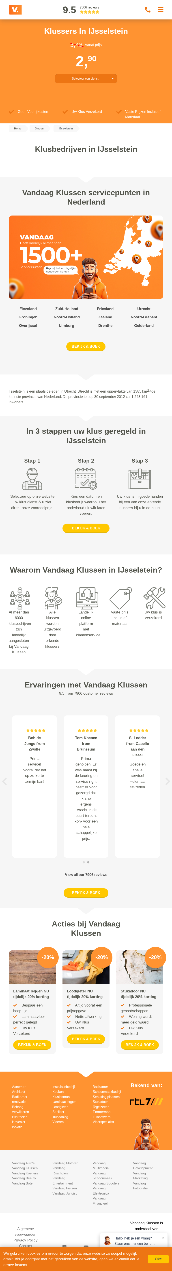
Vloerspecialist (103, 1122)
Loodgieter (60, 1107)
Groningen (28, 317)
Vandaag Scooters (106, 1183)
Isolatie (17, 1127)
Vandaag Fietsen (64, 1188)
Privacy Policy (25, 1240)
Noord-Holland (67, 317)
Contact (25, 1246)
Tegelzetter (101, 1107)
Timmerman (101, 1112)
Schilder (58, 1112)
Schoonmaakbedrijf (107, 1091)
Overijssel (28, 326)
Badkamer (100, 1087)
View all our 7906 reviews (86, 875)
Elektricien (19, 1117)
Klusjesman (61, 1097)
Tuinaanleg (60, 1117)
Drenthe (105, 326)
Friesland (105, 309)
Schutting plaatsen (106, 1097)
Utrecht (143, 309)
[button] (4, 781)
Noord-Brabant (144, 317)
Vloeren (58, 1122)
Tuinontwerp (101, 1117)
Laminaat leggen (64, 1102)
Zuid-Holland (66, 309)
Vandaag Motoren (65, 1163)
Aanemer (19, 1087)
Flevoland (28, 309)
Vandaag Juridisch (65, 1193)
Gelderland (144, 326)
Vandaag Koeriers (25, 1173)
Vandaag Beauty (24, 1178)
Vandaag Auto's (23, 1163)
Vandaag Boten (23, 1183)
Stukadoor (100, 1102)
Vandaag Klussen (25, 1168)
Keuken (58, 1091)
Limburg (66, 326)
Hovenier (18, 1122)
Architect (18, 1091)
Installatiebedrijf (63, 1087)
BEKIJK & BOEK (86, 346)
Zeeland (105, 317)
